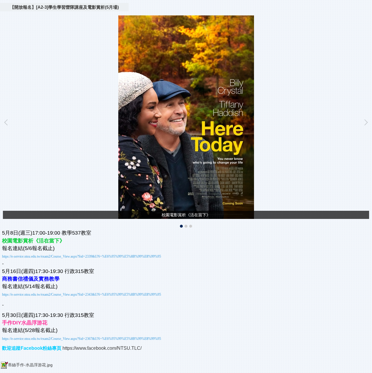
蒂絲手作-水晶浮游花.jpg (30, 365)
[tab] (181, 226)
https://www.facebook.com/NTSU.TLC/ (102, 348)
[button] (7, 122)
